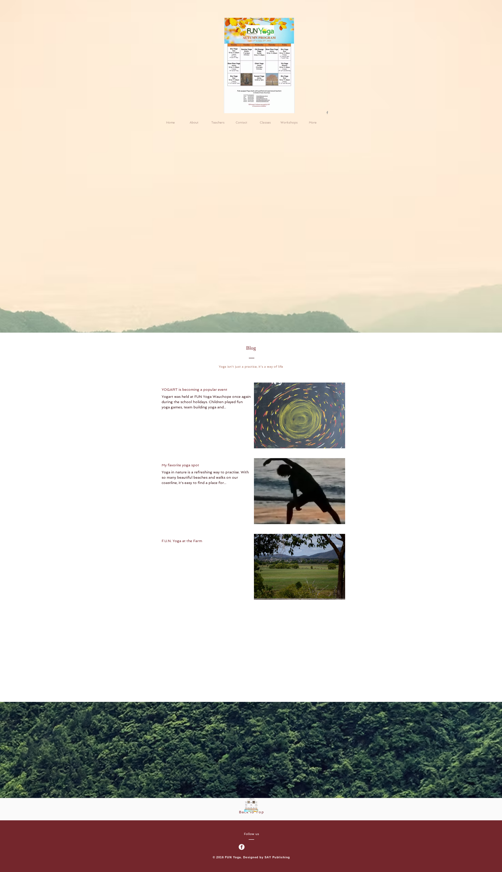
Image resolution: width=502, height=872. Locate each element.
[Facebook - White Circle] (242, 847)
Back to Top (251, 812)
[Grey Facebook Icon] (327, 113)
